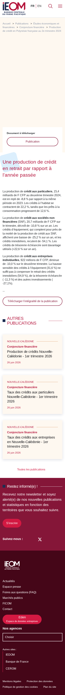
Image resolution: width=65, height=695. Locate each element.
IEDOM (10, 654)
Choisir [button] (9, 637)
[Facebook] (33, 539)
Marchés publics (13, 597)
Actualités (9, 581)
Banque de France (17, 661)
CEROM (11, 668)
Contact (7, 609)
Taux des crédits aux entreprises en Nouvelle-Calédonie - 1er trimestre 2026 (31, 441)
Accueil (6, 23)
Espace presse (12, 586)
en (39, 6)
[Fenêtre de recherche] (50, 6)
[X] (40, 539)
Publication (33, 141)
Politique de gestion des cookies (20, 686)
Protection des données (40, 681)
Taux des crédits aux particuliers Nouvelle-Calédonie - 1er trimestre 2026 (32, 396)
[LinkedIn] (27, 539)
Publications (21, 23)
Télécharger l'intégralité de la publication (33, 301)
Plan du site (49, 686)
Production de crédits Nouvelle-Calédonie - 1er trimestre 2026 (30, 354)
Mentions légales (12, 681)
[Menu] (60, 6)
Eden (22, 619)
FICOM (7, 603)
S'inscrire (12, 523)
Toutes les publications (31, 469)
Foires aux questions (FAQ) (19, 592)
